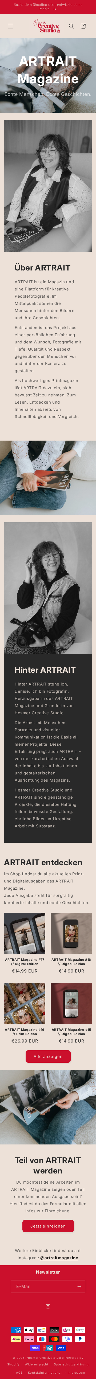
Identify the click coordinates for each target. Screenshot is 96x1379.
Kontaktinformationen (45, 1372)
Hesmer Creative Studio (45, 1358)
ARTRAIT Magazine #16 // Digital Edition (71, 962)
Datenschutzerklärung (71, 1364)
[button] (11, 26)
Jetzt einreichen (48, 1226)
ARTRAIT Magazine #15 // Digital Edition (71, 1032)
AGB (19, 1372)
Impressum (76, 1372)
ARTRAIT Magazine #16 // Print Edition (25, 1032)
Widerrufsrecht (37, 1364)
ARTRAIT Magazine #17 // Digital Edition (25, 962)
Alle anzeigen (48, 1056)
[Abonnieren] (79, 1286)
